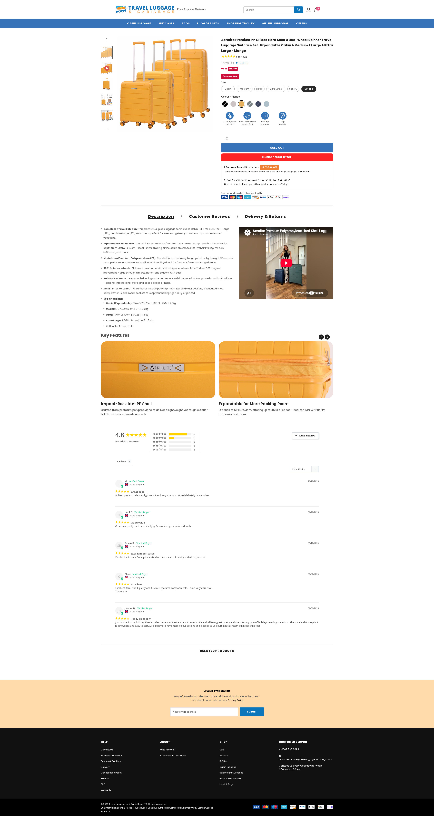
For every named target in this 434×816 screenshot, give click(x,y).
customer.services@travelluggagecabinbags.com (305, 759)
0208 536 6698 (290, 749)
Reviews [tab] (121, 461)
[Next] (107, 129)
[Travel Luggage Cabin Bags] (145, 9)
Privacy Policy (236, 700)
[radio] (228, 89)
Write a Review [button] (307, 435)
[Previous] (107, 40)
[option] (165, 84)
